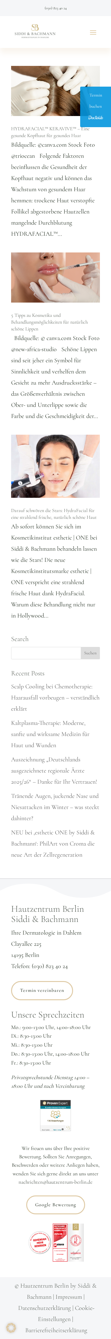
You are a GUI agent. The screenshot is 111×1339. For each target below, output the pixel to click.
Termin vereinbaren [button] (42, 990)
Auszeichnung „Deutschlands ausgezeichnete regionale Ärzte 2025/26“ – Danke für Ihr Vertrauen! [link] (54, 771)
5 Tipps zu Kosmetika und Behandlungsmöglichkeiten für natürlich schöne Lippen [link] (49, 322)
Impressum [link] (69, 1297)
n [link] (69, 1319)
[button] (93, 32)
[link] (35, 32)
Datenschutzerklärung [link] (44, 1308)
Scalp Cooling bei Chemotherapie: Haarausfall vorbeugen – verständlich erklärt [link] (55, 698)
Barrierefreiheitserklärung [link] (56, 1330)
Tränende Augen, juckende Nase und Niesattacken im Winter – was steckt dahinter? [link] (55, 807)
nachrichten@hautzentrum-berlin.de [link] (55, 1182)
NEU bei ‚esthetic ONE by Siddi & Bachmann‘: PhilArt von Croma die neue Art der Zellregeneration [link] (53, 844)
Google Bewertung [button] (55, 1205)
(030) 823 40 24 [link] (56, 8)
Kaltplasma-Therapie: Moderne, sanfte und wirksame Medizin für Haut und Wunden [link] (50, 734)
